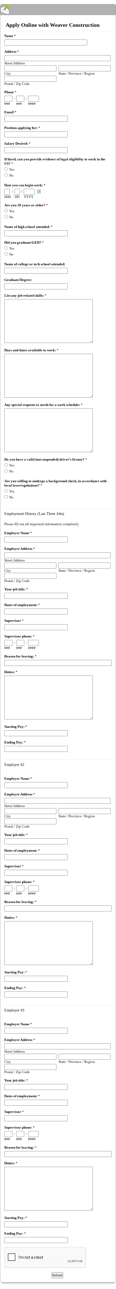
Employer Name (18, 533)
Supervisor (14, 621)
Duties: (11, 672)
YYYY (28, 197)
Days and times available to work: (31, 350)
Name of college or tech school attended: (34, 264)
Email (10, 112)
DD (17, 197)
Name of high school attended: (28, 227)
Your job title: (16, 589)
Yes (11, 169)
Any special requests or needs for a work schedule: (43, 405)
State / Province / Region (77, 73)
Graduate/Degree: (18, 280)
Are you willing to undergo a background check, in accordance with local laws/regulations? (55, 483)
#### (32, 104)
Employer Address (19, 549)
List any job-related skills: (25, 295)
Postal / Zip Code (17, 84)
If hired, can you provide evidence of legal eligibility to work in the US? (54, 161)
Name (10, 36)
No (11, 175)
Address (11, 51)
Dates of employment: (22, 605)
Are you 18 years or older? (26, 205)
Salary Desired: (17, 143)
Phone (10, 92)
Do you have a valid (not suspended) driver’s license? (45, 459)
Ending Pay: (15, 742)
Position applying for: (22, 128)
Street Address (14, 63)
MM (7, 197)
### (7, 104)
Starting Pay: (15, 727)
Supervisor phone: (19, 636)
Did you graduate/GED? (24, 242)
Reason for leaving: (20, 656)
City (7, 73)
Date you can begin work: (25, 185)
